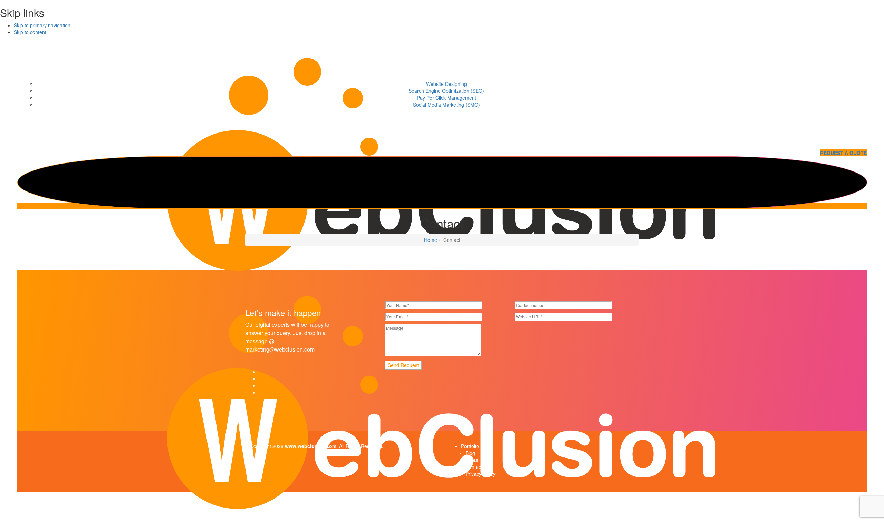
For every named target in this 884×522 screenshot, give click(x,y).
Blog (470, 453)
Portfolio (470, 446)
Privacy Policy (480, 473)
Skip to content (30, 32)
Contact (473, 466)
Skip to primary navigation (42, 25)
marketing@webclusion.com (280, 349)
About (471, 459)
